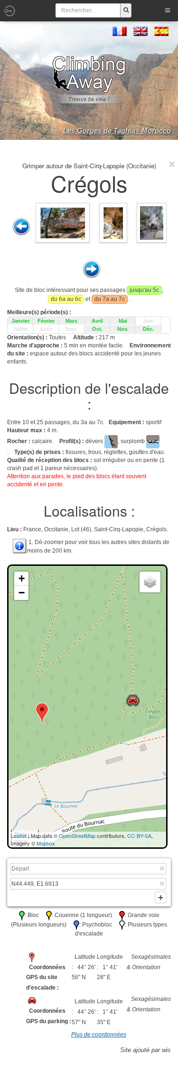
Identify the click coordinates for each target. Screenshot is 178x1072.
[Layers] (150, 582)
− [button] (22, 593)
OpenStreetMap (77, 835)
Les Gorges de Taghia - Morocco (117, 131)
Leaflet (19, 835)
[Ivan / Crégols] (63, 222)
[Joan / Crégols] (152, 222)
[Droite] (91, 269)
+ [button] (22, 578)
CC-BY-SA (139, 835)
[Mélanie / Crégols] (113, 222)
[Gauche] (21, 226)
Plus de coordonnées (98, 1034)
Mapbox (46, 843)
